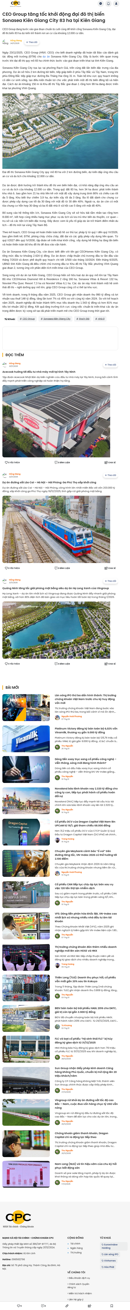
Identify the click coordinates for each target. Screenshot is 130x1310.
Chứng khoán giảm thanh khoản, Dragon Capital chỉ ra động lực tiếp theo (81, 1135)
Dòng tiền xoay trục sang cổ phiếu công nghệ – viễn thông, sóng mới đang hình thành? (85, 761)
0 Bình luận (64, 462)
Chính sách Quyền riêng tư (78, 1285)
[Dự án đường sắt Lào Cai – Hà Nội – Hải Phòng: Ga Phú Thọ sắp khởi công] (56, 529)
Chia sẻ (112, 462)
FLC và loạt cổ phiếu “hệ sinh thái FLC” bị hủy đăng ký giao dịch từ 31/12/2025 (84, 1041)
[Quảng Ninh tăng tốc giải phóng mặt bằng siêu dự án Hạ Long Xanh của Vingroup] (56, 629)
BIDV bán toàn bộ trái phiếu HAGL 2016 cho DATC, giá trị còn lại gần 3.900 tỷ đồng (86, 1010)
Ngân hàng (76, 1248)
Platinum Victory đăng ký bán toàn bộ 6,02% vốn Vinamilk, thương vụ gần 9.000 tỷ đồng (86, 730)
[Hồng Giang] (4, 364)
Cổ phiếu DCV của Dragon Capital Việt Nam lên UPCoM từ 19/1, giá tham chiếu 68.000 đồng (85, 824)
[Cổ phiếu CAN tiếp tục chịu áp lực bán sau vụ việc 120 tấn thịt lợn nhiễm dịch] (26, 894)
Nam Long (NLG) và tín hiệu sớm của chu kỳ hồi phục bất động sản (86, 1166)
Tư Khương (67, 1025)
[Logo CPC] (18, 1218)
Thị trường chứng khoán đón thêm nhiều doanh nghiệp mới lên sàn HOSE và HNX (86, 949)
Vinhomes (110, 1260)
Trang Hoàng (68, 839)
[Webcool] (60, 338)
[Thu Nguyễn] (57, 747)
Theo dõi (33, 42)
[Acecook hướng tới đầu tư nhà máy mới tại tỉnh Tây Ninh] (56, 421)
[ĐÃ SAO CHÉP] (67, 1305)
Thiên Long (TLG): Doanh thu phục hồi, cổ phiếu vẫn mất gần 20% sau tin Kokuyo (85, 979)
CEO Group (28, 318)
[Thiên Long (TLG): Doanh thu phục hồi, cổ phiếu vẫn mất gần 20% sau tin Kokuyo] (26, 988)
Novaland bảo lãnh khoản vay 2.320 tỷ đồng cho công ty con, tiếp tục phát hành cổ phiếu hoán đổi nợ (86, 792)
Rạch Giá (84, 318)
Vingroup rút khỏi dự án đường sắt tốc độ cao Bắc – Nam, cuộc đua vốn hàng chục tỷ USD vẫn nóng (86, 1104)
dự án (46, 56)
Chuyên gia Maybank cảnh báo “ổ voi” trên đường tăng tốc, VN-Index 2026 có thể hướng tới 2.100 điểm (86, 855)
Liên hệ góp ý (75, 1299)
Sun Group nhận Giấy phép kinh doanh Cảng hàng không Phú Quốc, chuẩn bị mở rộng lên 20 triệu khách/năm (86, 1072)
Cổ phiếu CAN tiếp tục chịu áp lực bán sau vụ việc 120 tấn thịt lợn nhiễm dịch (84, 886)
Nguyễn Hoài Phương (72, 716)
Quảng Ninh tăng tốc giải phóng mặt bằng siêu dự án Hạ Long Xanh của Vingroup (55, 588)
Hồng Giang (16, 40)
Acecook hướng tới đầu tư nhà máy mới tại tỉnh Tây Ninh (38, 372)
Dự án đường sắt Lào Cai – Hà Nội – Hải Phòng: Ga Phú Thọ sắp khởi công (49, 482)
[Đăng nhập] (116, 3)
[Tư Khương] (57, 1026)
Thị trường (75, 1252)
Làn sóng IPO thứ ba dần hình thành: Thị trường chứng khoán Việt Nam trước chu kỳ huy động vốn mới (85, 699)
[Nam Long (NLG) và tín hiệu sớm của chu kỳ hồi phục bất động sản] (26, 1174)
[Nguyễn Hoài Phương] (57, 717)
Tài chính (75, 1243)
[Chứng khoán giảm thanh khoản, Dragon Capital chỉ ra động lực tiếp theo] (26, 1143)
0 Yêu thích (14, 462)
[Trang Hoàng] (57, 840)
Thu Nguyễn (67, 745)
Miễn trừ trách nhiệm (80, 1293)
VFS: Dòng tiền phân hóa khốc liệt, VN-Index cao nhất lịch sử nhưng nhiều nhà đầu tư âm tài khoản (86, 917)
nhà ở (101, 318)
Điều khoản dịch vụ (79, 1278)
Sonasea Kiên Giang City (56, 318)
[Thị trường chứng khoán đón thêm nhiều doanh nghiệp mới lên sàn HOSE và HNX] (26, 957)
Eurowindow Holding (110, 1246)
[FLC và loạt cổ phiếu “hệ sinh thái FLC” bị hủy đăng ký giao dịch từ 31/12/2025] (26, 1049)
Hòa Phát (109, 1267)
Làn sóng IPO (111, 1254)
